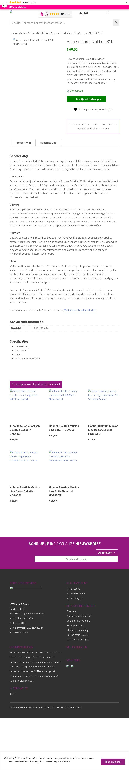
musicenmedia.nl (72, 707)
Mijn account (73, 588)
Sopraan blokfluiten (61, 33)
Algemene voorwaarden (79, 615)
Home (13, 33)
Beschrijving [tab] (24, 142)
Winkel (22, 33)
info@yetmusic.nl (25, 618)
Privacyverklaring (75, 625)
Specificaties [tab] (48, 142)
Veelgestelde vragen (77, 639)
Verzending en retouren (79, 620)
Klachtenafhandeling (77, 630)
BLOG (13, 693)
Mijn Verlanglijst (74, 598)
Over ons (71, 611)
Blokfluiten (43, 33)
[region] (64, 761)
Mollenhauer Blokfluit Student (80, 310)
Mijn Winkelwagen (76, 593)
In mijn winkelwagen (88, 99)
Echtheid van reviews (77, 634)
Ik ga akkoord (113, 761)
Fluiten (31, 33)
